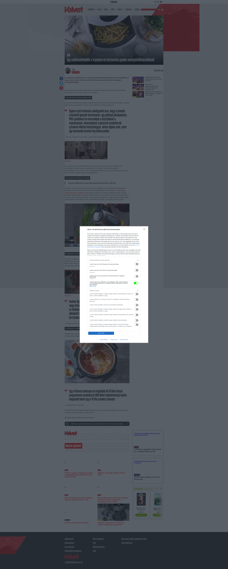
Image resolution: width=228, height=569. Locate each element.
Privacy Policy (124, 339)
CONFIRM (101, 333)
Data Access (114, 339)
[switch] (136, 264)
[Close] (145, 229)
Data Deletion (104, 339)
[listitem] (114, 260)
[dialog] (114, 284)
